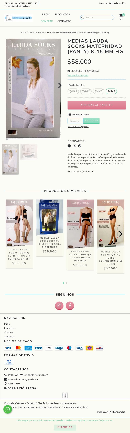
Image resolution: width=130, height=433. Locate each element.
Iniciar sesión (119, 3)
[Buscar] (81, 17)
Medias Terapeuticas (37, 32)
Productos (62, 14)
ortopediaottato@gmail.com (17, 6)
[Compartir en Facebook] (69, 146)
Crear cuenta (105, 3)
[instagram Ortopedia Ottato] (59, 306)
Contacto (64, 21)
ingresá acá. (55, 407)
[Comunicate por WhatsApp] (7, 409)
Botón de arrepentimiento (75, 407)
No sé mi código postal (78, 126)
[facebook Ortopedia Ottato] (70, 306)
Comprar (47, 21)
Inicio (46, 14)
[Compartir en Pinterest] (79, 146)
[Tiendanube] (111, 413)
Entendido (65, 427)
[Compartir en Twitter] (74, 146)
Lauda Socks (53, 32)
